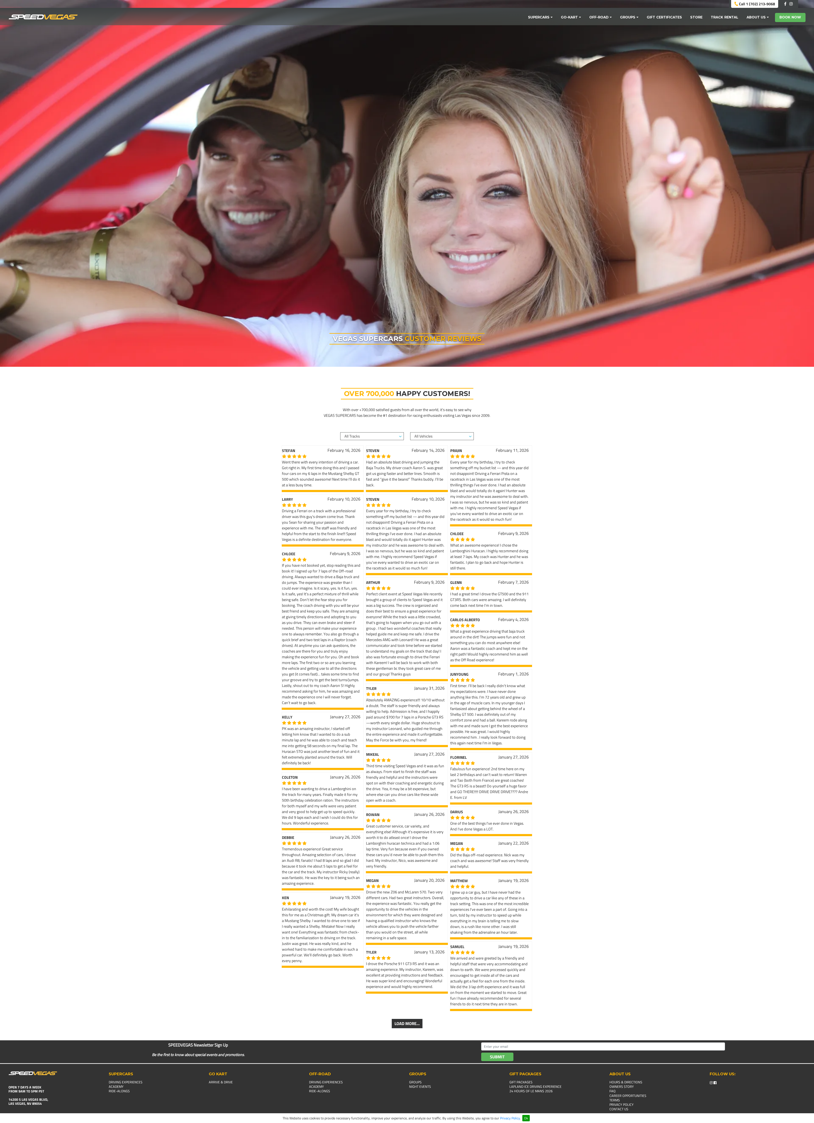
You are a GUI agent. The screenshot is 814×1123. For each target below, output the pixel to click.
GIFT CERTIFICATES (664, 17)
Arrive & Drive (221, 1082)
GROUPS (627, 17)
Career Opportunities (627, 1095)
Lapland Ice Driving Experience (535, 1086)
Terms (614, 1100)
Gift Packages (520, 1082)
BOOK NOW (790, 17)
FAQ (612, 1091)
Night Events (420, 1086)
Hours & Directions (625, 1082)
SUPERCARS (538, 17)
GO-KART (569, 17)
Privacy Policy (510, 1118)
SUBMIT (497, 1056)
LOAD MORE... (407, 1023)
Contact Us (618, 1109)
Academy (116, 1086)
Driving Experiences (125, 1082)
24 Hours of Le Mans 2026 (531, 1091)
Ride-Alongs (119, 1091)
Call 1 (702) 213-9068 (756, 4)
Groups (415, 1082)
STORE (696, 17)
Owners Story (621, 1086)
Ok (526, 1118)
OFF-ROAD (599, 17)
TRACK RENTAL (724, 17)
